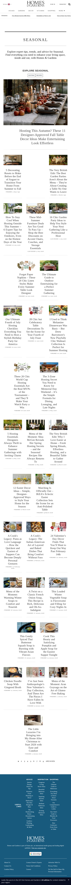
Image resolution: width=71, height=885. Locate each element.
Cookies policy (9, 869)
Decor (31, 10)
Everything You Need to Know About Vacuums (53, 796)
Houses (12, 10)
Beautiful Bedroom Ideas (41, 791)
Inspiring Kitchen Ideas (41, 798)
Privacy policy (52, 866)
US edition (45, 880)
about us (7, 862)
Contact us (7, 866)
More (61, 10)
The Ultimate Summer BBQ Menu (21, 15)
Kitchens (40, 10)
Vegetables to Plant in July (43, 15)
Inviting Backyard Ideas (42, 813)
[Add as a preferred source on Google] (35, 854)
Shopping (51, 10)
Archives (50, 761)
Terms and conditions (33, 866)
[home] (6, 11)
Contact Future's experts (34, 862)
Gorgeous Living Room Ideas (41, 784)
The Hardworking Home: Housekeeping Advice (30, 814)
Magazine (63, 4)
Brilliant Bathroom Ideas (41, 806)
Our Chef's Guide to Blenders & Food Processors (53, 816)
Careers (28, 869)
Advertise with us (54, 862)
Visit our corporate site (38, 848)
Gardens (21, 10)
